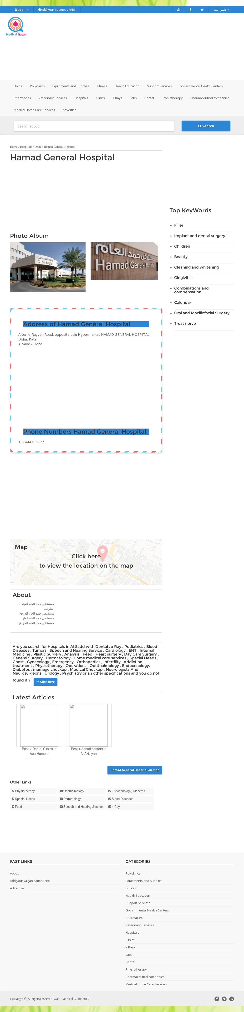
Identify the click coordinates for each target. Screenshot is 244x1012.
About (22, 594)
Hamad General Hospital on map (134, 770)
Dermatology (72, 799)
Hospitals (26, 146)
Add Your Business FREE (58, 9)
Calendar (182, 302)
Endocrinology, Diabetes (128, 791)
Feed (18, 807)
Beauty (181, 256)
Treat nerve (185, 323)
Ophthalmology (73, 791)
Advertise (69, 110)
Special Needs (25, 799)
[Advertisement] (152, 46)
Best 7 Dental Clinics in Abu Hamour (39, 751)
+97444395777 (31, 441)
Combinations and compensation (191, 290)
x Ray (116, 807)
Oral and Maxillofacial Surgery (201, 313)
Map (21, 547)
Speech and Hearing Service (83, 807)
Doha (38, 146)
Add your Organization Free (30, 881)
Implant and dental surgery (199, 236)
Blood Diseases (122, 799)
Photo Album (29, 235)
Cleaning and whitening (196, 267)
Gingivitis (182, 277)
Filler (178, 225)
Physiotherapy (25, 791)
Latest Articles (33, 697)
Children (182, 246)
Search (207, 126)
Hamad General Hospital (62, 157)
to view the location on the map (86, 565)
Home (18, 86)
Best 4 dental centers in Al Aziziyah (89, 751)
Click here (86, 556)
